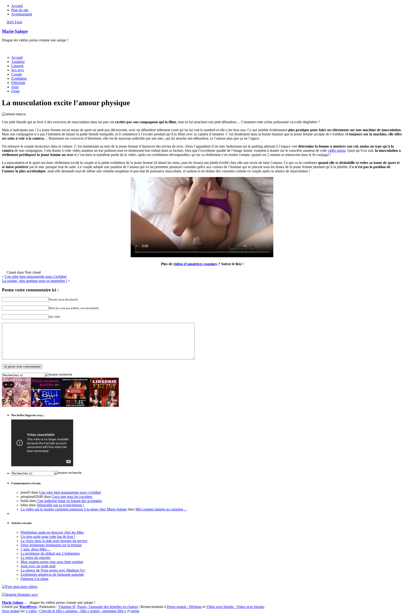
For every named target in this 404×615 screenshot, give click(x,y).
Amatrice (18, 62)
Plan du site (19, 10)
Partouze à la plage (34, 579)
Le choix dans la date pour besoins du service (54, 541)
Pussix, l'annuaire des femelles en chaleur (107, 607)
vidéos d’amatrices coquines (195, 264)
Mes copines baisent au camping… (161, 509)
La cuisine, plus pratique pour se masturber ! (34, 281)
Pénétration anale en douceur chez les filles (52, 532)
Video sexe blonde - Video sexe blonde (235, 607)
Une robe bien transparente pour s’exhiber (36, 277)
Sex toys (17, 70)
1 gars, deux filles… (35, 549)
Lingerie (17, 66)
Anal (14, 87)
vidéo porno (337, 150)
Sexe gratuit (10, 611)
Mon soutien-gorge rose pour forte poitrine (52, 562)
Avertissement (21, 14)
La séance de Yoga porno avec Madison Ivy (53, 570)
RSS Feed (14, 22)
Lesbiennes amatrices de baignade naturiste (52, 574)
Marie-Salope (15, 31)
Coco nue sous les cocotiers (72, 497)
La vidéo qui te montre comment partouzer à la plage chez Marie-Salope (74, 509)
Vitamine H (66, 607)
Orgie (15, 91)
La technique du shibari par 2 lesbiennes (50, 553)
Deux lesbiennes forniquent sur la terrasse (51, 545)
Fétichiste (18, 83)
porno (135, 611)
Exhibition (19, 78)
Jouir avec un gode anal (38, 566)
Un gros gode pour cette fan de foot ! (48, 537)
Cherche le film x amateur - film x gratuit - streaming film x (82, 611)
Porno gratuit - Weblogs (184, 607)
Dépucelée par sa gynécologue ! (60, 505)
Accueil (17, 6)
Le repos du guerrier (35, 558)
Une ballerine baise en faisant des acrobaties (69, 501)
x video (31, 611)
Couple (16, 74)
